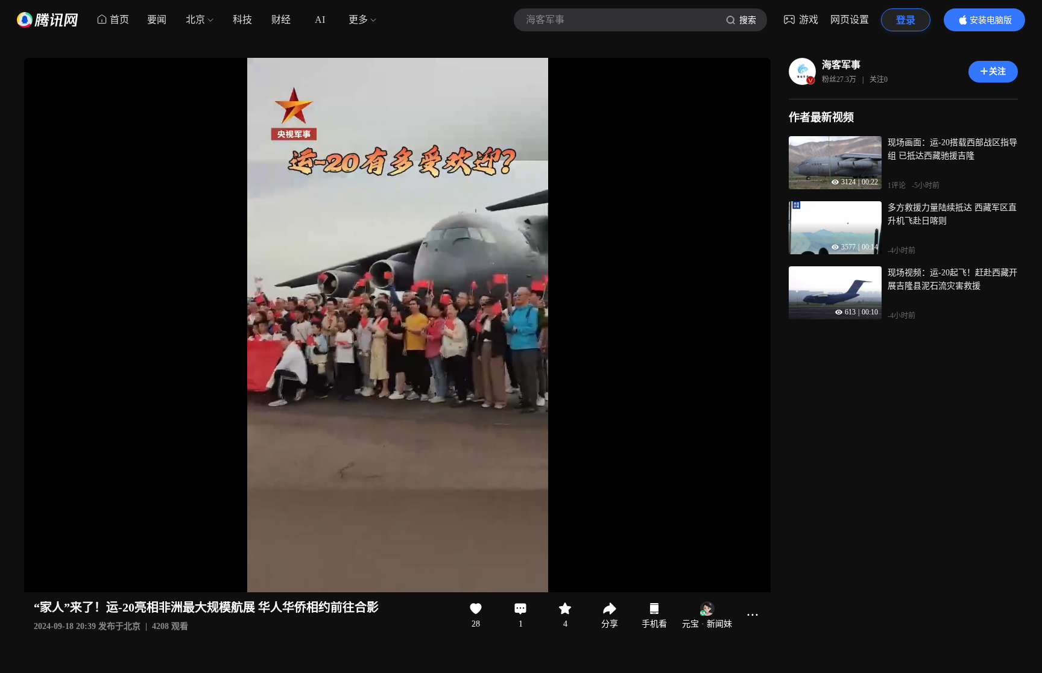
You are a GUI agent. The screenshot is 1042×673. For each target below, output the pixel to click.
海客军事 (841, 65)
